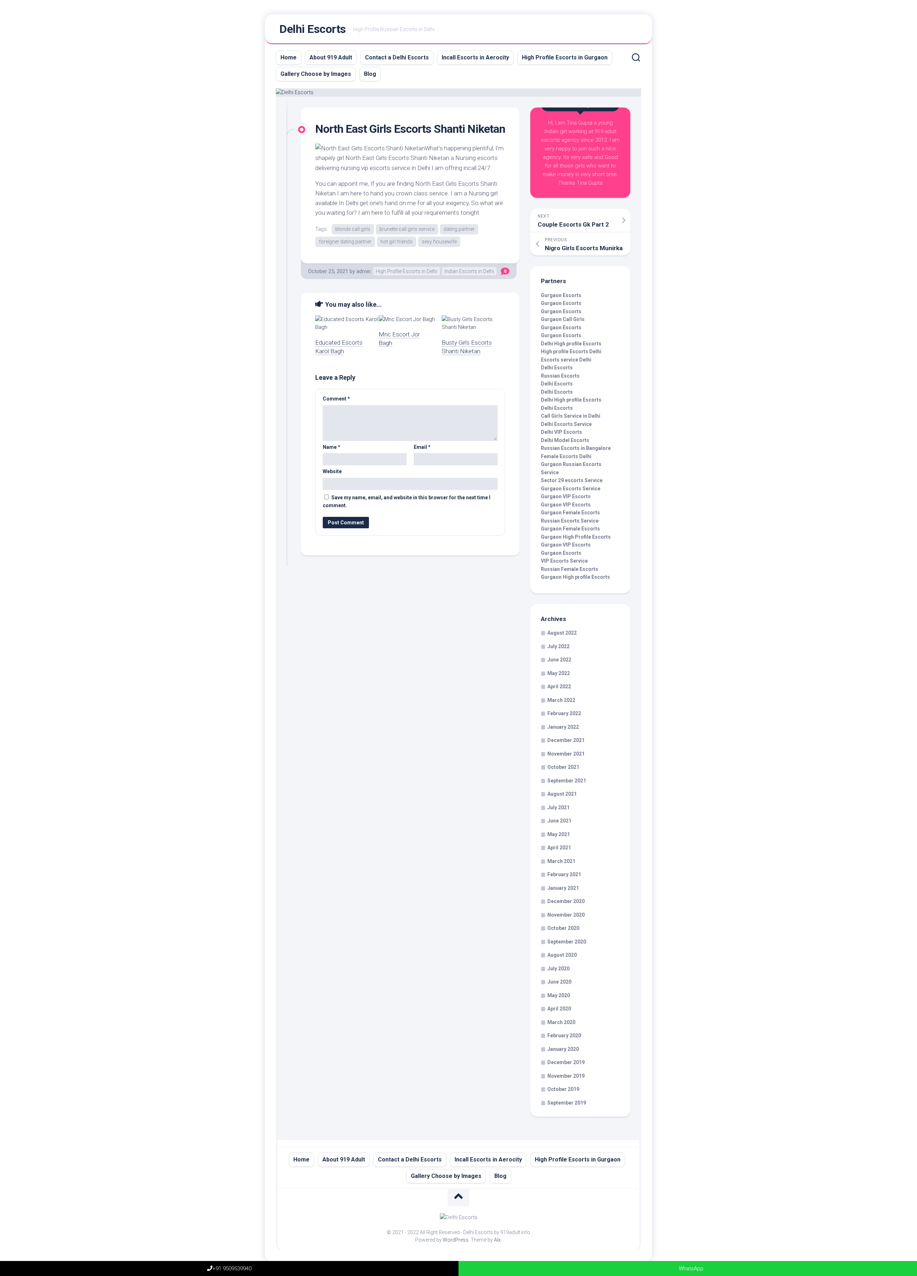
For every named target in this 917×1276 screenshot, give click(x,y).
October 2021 (563, 767)
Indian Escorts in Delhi (469, 271)
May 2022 (558, 673)
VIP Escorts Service (564, 561)
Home (288, 57)
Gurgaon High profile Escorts (575, 577)
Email (422, 447)
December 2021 (566, 740)
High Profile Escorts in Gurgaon (565, 57)
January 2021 (563, 888)
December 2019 (566, 1062)
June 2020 (559, 982)
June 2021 (559, 821)
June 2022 (559, 660)
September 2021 (566, 780)
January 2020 (563, 1049)
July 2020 (558, 968)
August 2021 (562, 794)
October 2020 (563, 928)
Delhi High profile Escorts (571, 343)
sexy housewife (439, 241)
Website (332, 471)
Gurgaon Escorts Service (570, 488)
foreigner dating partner (345, 241)
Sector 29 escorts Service (571, 480)
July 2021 (558, 807)
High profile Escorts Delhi (571, 351)
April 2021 (559, 847)
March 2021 (561, 861)
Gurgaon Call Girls (563, 319)
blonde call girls (352, 229)
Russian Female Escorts (569, 569)
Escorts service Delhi (566, 360)
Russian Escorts (560, 376)
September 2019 (566, 1103)
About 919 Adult (330, 57)
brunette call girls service (407, 229)
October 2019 (563, 1089)
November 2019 (566, 1076)
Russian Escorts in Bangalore (576, 448)
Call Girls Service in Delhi (570, 416)
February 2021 (564, 874)
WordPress (456, 1240)
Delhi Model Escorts (565, 440)
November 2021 (566, 754)
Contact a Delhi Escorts (397, 57)
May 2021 (558, 834)
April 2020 (559, 1008)
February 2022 (564, 713)
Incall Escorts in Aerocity (475, 57)
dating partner (459, 229)
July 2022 (558, 646)
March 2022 (561, 700)
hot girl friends (396, 241)
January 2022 (563, 727)
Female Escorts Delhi (566, 456)
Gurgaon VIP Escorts (566, 496)
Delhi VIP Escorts (561, 432)
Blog (370, 74)
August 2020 (562, 955)
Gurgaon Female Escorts (570, 512)
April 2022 (559, 686)
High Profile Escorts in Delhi (406, 271)
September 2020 (566, 942)
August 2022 (562, 633)
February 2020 (564, 1035)
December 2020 (566, 901)
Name (331, 447)
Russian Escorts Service (570, 521)
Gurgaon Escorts (561, 295)
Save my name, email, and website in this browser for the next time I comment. (406, 502)
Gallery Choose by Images (315, 74)
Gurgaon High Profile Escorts (576, 537)
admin (363, 271)
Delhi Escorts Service (566, 424)
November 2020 (566, 915)
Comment (336, 399)
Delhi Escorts (312, 29)
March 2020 (561, 1022)
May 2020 (558, 995)
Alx (497, 1240)
